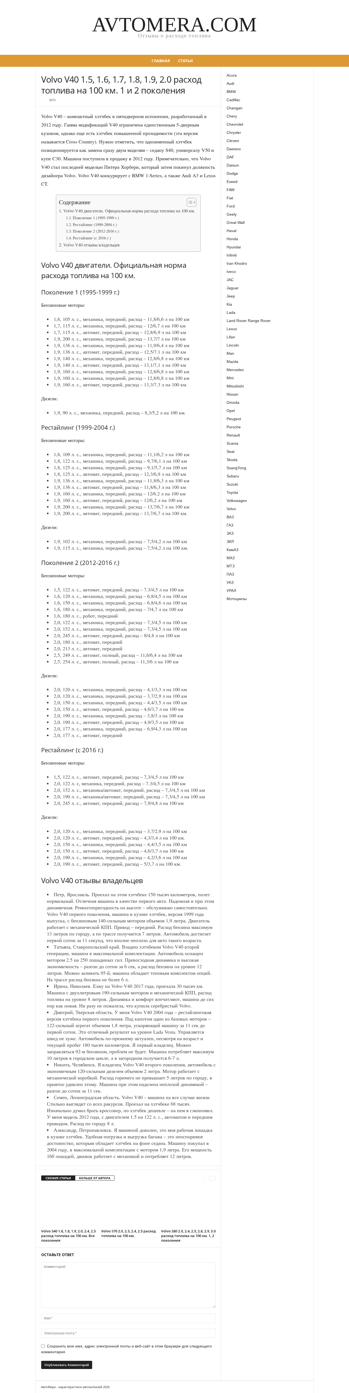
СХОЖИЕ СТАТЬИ (58, 1178)
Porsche (234, 427)
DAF (230, 157)
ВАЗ (230, 517)
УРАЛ (231, 590)
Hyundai (234, 247)
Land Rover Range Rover (249, 320)
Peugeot (234, 419)
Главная (161, 60)
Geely (232, 214)
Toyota (232, 492)
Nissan (232, 394)
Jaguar (233, 288)
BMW (231, 91)
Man (230, 353)
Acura (232, 75)
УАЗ (230, 582)
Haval (231, 230)
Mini (230, 378)
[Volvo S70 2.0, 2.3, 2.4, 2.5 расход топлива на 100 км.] (128, 1206)
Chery (232, 116)
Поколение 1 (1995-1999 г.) (96, 217)
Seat (230, 451)
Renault (233, 435)
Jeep (231, 296)
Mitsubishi (235, 386)
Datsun (233, 165)
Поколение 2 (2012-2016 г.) (96, 231)
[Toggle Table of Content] (189, 202)
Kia (229, 304)
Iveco (231, 271)
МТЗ (230, 566)
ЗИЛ (230, 541)
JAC (230, 280)
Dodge (232, 173)
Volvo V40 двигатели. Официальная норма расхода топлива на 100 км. (129, 211)
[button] (306, 61)
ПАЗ (230, 574)
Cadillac (233, 100)
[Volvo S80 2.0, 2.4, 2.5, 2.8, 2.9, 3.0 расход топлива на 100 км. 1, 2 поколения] (188, 1206)
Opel (231, 410)
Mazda (232, 361)
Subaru (233, 476)
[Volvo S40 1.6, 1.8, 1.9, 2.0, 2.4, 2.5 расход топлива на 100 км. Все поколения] (68, 1206)
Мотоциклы (237, 599)
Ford (231, 206)
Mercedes (235, 370)
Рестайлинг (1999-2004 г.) (95, 224)
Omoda (233, 402)
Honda (232, 239)
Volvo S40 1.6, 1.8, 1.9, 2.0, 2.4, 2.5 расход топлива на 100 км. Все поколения (68, 1236)
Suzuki (232, 484)
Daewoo (234, 149)
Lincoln (233, 345)
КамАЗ (232, 549)
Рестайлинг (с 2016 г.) (92, 237)
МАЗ (230, 558)
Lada (231, 312)
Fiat (230, 198)
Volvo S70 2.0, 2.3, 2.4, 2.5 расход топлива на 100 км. (128, 1233)
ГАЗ (230, 525)
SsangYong (236, 468)
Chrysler (234, 132)
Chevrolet (235, 124)
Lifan (231, 337)
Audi (230, 83)
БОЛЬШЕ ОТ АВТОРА (94, 1178)
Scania (232, 443)
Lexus (232, 329)
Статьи (185, 60)
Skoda (232, 460)
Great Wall (236, 222)
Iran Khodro (237, 263)
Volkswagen (237, 500)
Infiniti (232, 255)
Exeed (232, 181)
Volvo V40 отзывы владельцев (91, 245)
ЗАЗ (230, 533)
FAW (230, 190)
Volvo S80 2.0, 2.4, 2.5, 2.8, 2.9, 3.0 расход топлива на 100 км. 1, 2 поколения (188, 1236)
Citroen (233, 141)
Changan (234, 108)
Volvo (231, 509)
